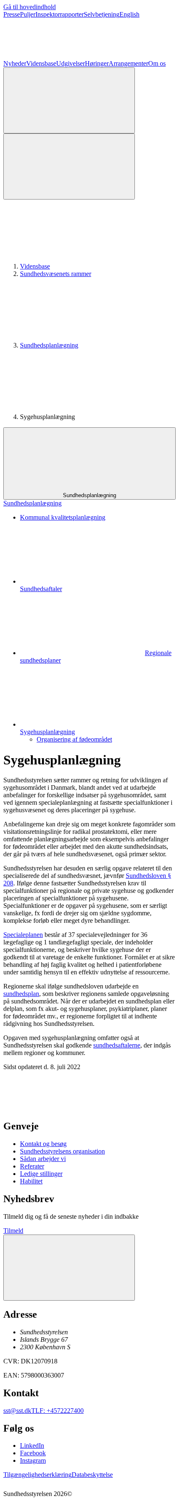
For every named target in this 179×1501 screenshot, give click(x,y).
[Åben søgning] (69, 100)
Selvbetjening (101, 14)
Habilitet (31, 1181)
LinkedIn (32, 1445)
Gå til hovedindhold (29, 6)
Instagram (33, 1460)
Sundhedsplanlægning (49, 345)
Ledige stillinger (41, 1173)
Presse (11, 14)
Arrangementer (128, 63)
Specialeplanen (23, 934)
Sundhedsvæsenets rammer (55, 273)
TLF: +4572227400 (57, 1410)
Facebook (33, 1453)
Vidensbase (41, 63)
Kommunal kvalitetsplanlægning (62, 517)
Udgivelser (70, 63)
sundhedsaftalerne (116, 1045)
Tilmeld (13, 1230)
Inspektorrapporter (59, 14)
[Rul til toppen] (69, 1268)
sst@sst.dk (17, 1410)
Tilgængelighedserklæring (37, 1474)
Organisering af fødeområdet (74, 739)
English (129, 14)
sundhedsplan (21, 993)
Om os (157, 63)
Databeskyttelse (92, 1474)
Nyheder (14, 63)
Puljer (27, 14)
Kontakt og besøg (43, 1143)
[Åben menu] (69, 166)
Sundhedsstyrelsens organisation (62, 1151)
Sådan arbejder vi (43, 1158)
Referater (32, 1166)
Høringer (97, 63)
